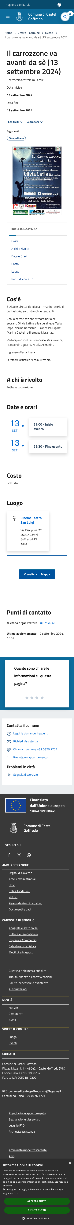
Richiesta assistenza (22, 1131)
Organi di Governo (20, 873)
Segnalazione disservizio (24, 1119)
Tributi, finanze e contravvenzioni (30, 976)
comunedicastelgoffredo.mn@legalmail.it (36, 1091)
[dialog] (37, 1192)
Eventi (49, 32)
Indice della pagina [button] (24, 229)
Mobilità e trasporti (21, 952)
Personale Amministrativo (25, 903)
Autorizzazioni (18, 989)
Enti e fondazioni (19, 891)
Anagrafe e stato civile (23, 928)
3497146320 (47, 623)
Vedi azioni (33, 122)
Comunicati (16, 1013)
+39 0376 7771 (35, 1095)
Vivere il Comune (29, 32)
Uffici (12, 885)
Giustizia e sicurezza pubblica (27, 970)
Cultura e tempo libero (23, 934)
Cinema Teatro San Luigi (31, 520)
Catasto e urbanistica (22, 946)
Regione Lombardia (18, 4)
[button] (37, 1218)
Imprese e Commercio (22, 940)
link (16, 1193)
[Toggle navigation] (7, 16)
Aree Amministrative (22, 879)
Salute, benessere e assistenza (28, 983)
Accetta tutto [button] (36, 1201)
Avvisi (13, 1019)
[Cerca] (66, 16)
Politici (13, 897)
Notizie (13, 1007)
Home (8, 32)
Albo (11, 1156)
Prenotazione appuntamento (27, 1113)
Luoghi (13, 1037)
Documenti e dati (20, 909)
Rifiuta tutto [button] (37, 1210)
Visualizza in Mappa (37, 574)
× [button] (69, 1163)
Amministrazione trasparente (28, 1150)
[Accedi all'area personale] (59, 4)
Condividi (13, 122)
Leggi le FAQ (17, 1125)
